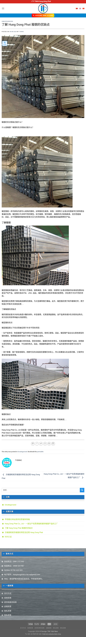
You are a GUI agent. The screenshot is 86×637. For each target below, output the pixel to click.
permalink (40, 451)
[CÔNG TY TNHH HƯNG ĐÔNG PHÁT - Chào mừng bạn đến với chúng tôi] (43, 8)
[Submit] (82, 490)
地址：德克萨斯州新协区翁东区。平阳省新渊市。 (24, 579)
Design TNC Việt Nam (49, 631)
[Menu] (3, 8)
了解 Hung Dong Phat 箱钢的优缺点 (19, 528)
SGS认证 (8, 537)
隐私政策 (7, 611)
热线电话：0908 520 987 (14, 566)
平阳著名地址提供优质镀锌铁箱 (17, 519)
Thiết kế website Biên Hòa (51, 634)
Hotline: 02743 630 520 (13, 570)
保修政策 (7, 598)
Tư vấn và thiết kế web (33, 634)
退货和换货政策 (10, 602)
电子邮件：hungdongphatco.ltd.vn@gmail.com (22, 575)
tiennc (21, 31)
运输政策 (7, 606)
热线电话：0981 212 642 (14, 561)
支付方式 (7, 593)
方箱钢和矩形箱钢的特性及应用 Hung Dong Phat (24, 532)
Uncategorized (7, 21)
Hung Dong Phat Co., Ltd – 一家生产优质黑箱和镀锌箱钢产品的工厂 (31, 524)
